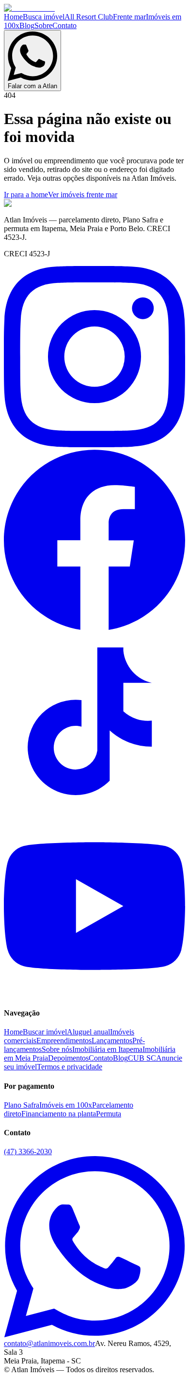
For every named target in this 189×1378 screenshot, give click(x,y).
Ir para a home (26, 194)
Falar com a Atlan (32, 86)
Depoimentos (68, 1058)
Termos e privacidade (69, 1067)
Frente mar (129, 17)
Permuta (108, 1114)
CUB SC (142, 1058)
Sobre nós (57, 1049)
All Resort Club (88, 17)
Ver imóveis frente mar (82, 194)
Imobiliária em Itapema (107, 1049)
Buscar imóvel (45, 1032)
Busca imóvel (43, 17)
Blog (26, 25)
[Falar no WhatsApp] (94, 1335)
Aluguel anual (88, 1032)
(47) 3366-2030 (28, 1151)
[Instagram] (94, 444)
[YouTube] (94, 994)
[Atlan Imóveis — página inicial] (29, 8)
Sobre (43, 25)
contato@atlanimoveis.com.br (49, 1343)
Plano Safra (21, 1105)
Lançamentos (112, 1040)
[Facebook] (94, 628)
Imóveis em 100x (65, 1105)
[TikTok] (94, 811)
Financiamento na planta (58, 1114)
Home (13, 17)
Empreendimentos (64, 1040)
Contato (64, 25)
